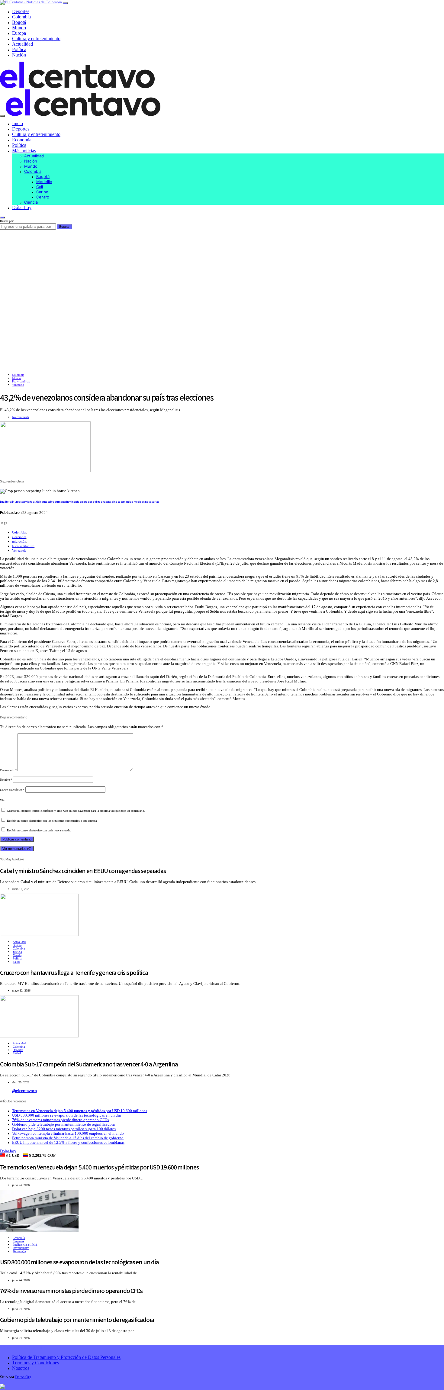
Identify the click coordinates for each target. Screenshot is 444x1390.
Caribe (42, 191)
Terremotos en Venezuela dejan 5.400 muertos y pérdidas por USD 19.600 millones (79, 1111)
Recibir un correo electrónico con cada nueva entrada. (39, 830)
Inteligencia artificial (25, 1244)
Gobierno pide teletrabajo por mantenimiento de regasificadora (63, 1124)
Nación (19, 54)
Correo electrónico (12, 790)
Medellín (44, 181)
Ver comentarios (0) (16, 848)
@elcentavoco (24, 1090)
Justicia (17, 951)
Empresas (18, 1241)
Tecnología (19, 1251)
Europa (19, 33)
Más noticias (24, 150)
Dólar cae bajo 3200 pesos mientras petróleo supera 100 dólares (64, 1129)
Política (19, 49)
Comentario (8, 770)
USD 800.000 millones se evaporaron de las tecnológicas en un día (66, 1115)
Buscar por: (7, 221)
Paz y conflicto (21, 381)
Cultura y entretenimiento (36, 38)
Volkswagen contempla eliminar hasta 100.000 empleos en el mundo (68, 1133)
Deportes (20, 11)
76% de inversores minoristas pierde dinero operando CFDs (60, 1120)
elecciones (19, 537)
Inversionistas (21, 1248)
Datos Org (23, 1377)
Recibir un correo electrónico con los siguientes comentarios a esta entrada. (52, 820)
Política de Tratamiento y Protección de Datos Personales (66, 1357)
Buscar (64, 226)
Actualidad (22, 44)
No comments (20, 417)
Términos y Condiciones (35, 1362)
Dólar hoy (21, 207)
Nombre (6, 779)
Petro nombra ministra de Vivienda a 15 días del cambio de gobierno (68, 1138)
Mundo (19, 27)
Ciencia (31, 202)
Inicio (17, 123)
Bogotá (19, 22)
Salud (16, 961)
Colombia (21, 16)
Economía (21, 139)
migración (19, 541)
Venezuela (18, 384)
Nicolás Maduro (23, 546)
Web (2, 800)
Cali (39, 186)
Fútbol (17, 1053)
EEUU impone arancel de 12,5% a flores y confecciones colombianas (68, 1142)
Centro (42, 197)
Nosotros (20, 1368)
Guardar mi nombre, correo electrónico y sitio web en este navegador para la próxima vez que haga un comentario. (76, 810)
